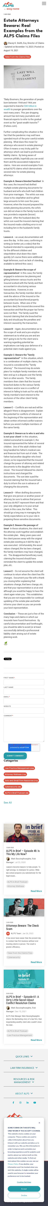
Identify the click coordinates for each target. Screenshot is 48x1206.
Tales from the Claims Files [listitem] (19, 953)
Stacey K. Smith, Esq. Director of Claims (25, 43)
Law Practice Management (19, 768)
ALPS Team (15, 933)
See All (8, 802)
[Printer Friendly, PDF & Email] (6, 643)
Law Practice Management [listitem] (19, 1035)
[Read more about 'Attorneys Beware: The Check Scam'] (24, 908)
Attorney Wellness (15, 774)
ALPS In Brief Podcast (16, 793)
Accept (24, 1189)
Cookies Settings (24, 1182)
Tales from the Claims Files (17, 57)
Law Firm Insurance (22, 1068)
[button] (44, 3)
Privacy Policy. (13, 1164)
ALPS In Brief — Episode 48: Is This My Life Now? (23, 852)
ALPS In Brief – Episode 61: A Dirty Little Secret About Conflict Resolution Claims (22, 1000)
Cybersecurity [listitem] (13, 957)
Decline (24, 1195)
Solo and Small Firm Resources (21, 780)
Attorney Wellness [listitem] (15, 886)
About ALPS (22, 1094)
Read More (36, 891)
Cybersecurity (13, 786)
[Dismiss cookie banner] (39, 1123)
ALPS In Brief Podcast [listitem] (17, 882)
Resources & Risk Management (24, 1081)
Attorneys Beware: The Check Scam (22, 927)
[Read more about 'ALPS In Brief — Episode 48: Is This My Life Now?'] (24, 833)
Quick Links (22, 1057)
